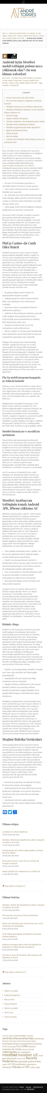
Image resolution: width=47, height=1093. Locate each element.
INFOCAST (30, 1089)
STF (9, 1064)
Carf (3, 1036)
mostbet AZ (14, 85)
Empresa (17, 1044)
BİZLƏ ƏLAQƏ (12, 133)
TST (27, 1067)
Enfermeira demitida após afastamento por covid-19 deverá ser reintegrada (22, 925)
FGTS (4, 1046)
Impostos (25, 1049)
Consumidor (20, 1036)
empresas (27, 1044)
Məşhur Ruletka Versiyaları (17, 118)
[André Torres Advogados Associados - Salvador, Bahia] (23, 13)
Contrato (30, 1036)
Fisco (18, 1046)
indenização (9, 1052)
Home (21, 1087)
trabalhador (20, 1064)
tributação (7, 1067)
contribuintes (26, 1038)
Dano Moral (17, 1041)
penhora (20, 1058)
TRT (23, 1067)
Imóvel (31, 1049)
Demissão (26, 1041)
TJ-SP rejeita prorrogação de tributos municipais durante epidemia (21, 935)
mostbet (5, 85)
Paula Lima (8, 1012)
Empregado (7, 1044)
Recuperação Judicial (25, 1061)
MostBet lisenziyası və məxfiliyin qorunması (24, 107)
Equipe (28, 1087)
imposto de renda (11, 1049)
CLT (7, 1036)
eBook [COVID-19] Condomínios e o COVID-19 (21, 871)
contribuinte (10, 1038)
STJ (13, 1064)
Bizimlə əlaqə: (12, 136)
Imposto (32, 1046)
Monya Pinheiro (10, 1004)
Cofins (11, 1036)
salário (4, 1064)
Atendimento (38, 1087)
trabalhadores (31, 1064)
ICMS (24, 1046)
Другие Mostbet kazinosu (16, 130)
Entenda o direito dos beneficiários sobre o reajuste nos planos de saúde (23, 841)
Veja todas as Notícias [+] (15, 972)
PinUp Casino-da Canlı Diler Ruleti (20, 98)
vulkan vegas (35, 1067)
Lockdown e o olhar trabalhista (14, 832)
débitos (33, 1041)
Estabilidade (37, 1044)
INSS (18, 1052)
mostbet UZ (28, 1055)
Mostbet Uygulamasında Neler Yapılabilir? (23, 127)
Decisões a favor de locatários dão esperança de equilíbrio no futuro (22, 956)
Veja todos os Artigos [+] (14, 886)
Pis (24, 1058)
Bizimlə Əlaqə (12, 115)
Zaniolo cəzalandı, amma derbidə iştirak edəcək (26, 121)
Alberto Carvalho (11, 991)
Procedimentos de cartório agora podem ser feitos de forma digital (22, 851)
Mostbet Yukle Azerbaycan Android (20, 124)
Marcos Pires (9, 999)
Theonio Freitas (10, 1017)
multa (40, 1056)
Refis (38, 1061)
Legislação (25, 1052)
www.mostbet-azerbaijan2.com (15, 166)
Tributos (16, 1067)
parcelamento (9, 1058)
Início (4, 33)
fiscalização (12, 1046)
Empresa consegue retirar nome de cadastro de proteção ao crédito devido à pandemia (21, 946)
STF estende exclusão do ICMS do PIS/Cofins (20, 915)
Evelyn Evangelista (12, 995)
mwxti (7, 78)
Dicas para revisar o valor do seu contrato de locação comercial (20, 862)
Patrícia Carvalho (11, 1008)
